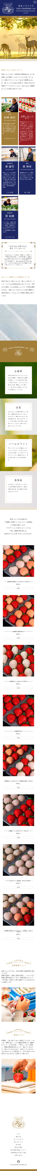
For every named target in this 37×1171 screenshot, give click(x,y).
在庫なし (18, 584)
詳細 (18, 588)
